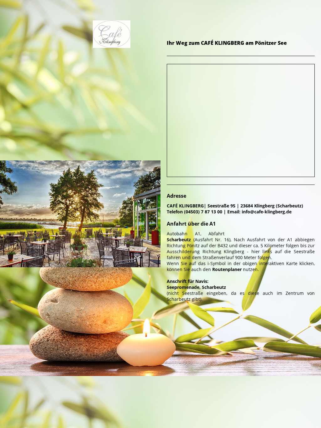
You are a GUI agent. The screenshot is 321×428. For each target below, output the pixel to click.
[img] (80, 54)
